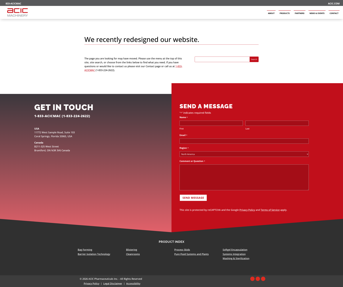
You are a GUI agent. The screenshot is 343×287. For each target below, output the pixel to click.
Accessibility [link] (133, 283)
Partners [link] (299, 13)
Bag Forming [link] (85, 249)
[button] (252, 279)
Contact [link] (334, 13)
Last (247, 128)
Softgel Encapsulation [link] (235, 249)
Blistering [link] (131, 249)
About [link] (271, 13)
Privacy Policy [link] (247, 209)
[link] (17, 16)
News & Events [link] (317, 13)
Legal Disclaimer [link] (112, 283)
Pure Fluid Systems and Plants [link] (191, 254)
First (182, 128)
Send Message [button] (193, 198)
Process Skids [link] (182, 249)
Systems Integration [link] (234, 254)
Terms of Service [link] (270, 209)
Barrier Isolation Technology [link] (94, 254)
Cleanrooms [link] (133, 254)
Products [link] (285, 13)
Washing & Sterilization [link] (236, 258)
